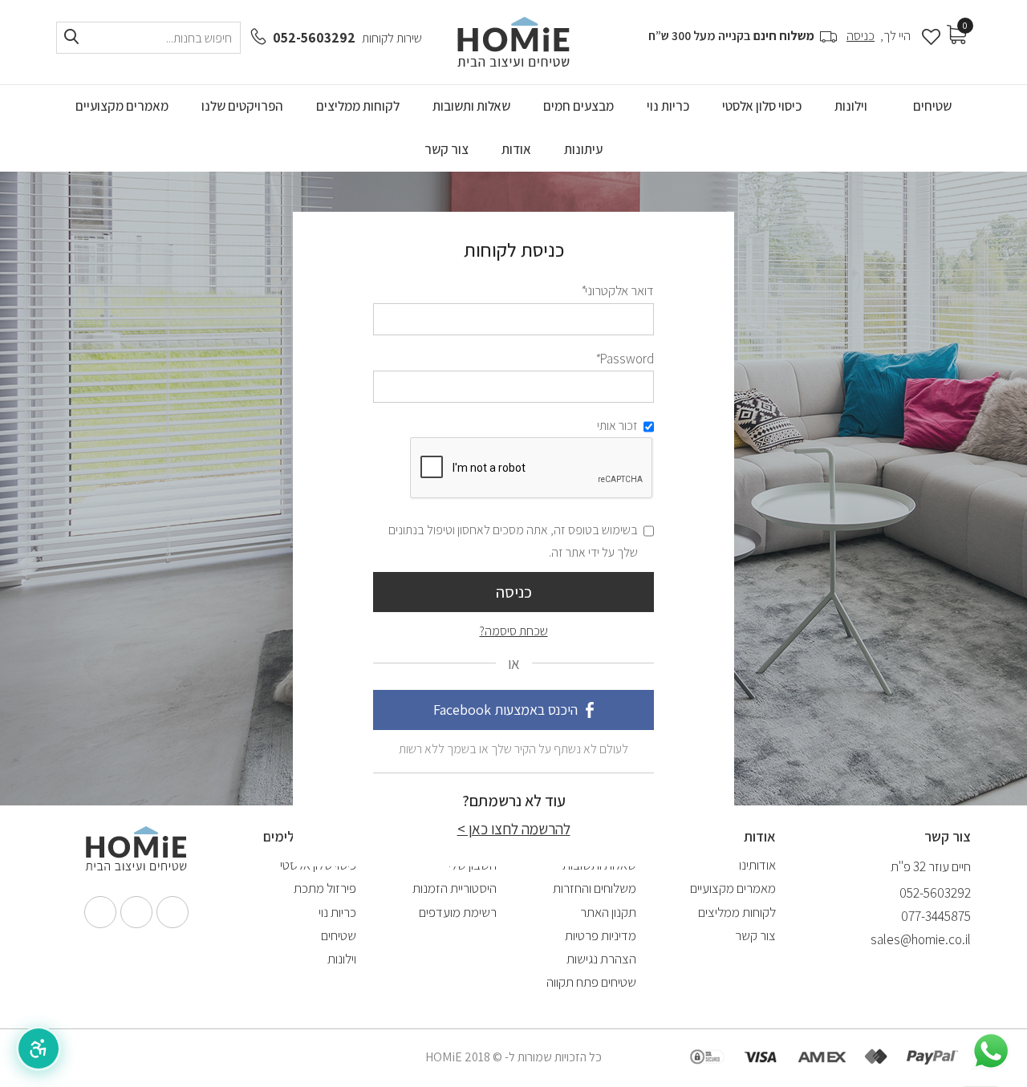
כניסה (860, 35)
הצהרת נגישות (601, 958)
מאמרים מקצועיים (733, 888)
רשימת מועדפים (458, 912)
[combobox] (148, 38)
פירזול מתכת (325, 888)
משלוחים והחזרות (594, 888)
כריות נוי (337, 912)
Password (624, 358)
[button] (38, 1048)
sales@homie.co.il (921, 939)
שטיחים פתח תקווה (591, 982)
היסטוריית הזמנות (454, 888)
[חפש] (71, 37)
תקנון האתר (608, 912)
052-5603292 (314, 38)
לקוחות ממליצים (737, 912)
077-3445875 (936, 916)
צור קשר (755, 935)
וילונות (341, 958)
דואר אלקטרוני (616, 290)
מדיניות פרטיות (600, 935)
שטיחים (338, 935)
